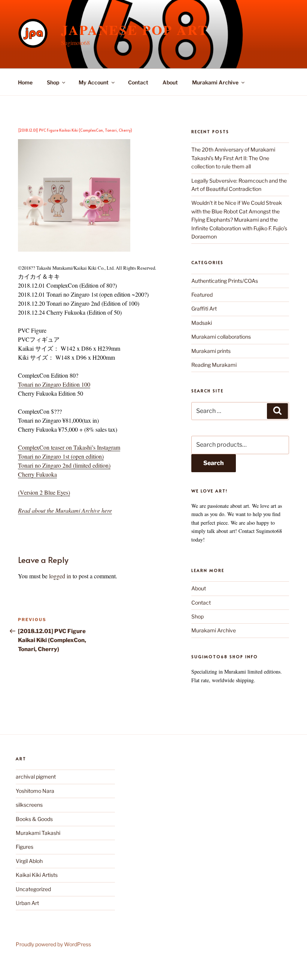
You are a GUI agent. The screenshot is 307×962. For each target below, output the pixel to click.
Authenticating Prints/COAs (224, 281)
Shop (53, 82)
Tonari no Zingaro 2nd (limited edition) (64, 465)
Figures (24, 846)
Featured (202, 294)
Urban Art (27, 903)
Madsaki (201, 323)
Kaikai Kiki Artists (37, 875)
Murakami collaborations (221, 336)
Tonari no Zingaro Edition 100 (54, 384)
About (170, 82)
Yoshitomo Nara (35, 791)
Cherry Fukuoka (37, 474)
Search (213, 463)
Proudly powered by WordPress (53, 944)
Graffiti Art (204, 308)
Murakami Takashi (38, 833)
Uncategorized (33, 889)
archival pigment (36, 776)
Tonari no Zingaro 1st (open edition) (61, 456)
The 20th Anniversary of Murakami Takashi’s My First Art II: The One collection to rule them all (233, 158)
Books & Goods (34, 819)
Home (25, 82)
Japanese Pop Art (134, 29)
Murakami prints (211, 351)
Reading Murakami (214, 365)
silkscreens (29, 804)
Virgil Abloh (29, 861)
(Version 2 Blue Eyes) (44, 492)
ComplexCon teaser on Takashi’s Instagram (69, 447)
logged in (60, 576)
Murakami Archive (215, 82)
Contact (138, 82)
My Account (94, 82)
